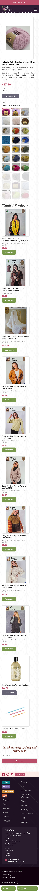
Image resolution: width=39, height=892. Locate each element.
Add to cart (9, 252)
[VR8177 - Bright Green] (25, 167)
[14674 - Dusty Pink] (6, 195)
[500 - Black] (25, 176)
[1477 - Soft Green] (6, 186)
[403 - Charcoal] (15, 176)
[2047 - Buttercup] (15, 149)
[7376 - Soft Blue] (25, 186)
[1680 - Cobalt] (25, 139)
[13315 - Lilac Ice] (15, 112)
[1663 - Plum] (15, 186)
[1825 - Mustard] (6, 149)
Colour (4, 102)
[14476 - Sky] (25, 112)
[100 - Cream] (6, 121)
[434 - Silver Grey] (6, 130)
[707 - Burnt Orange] (15, 130)
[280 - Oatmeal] (15, 121)
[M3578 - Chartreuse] (25, 158)
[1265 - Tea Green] (25, 130)
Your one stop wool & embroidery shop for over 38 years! (17, 834)
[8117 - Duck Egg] (6, 158)
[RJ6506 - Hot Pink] (15, 167)
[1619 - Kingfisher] (6, 139)
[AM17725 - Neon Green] (15, 195)
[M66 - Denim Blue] (15, 158)
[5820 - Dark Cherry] (6, 112)
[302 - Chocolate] (25, 121)
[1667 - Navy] (15, 139)
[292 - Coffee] (6, 176)
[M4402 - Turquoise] (6, 167)
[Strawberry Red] (25, 195)
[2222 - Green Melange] (25, 149)
